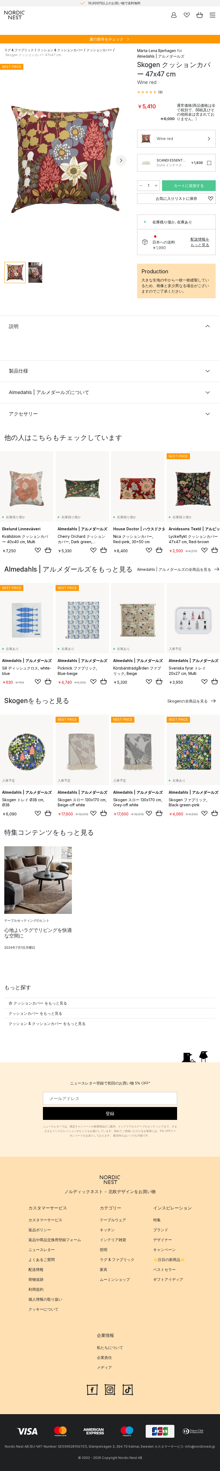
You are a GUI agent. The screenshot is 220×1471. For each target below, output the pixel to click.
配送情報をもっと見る (199, 242)
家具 (103, 1269)
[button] (150, 92)
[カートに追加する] (48, 550)
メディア (104, 1367)
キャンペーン (164, 1249)
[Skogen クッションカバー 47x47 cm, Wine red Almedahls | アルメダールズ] (65, 159)
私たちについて (110, 1347)
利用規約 (35, 1289)
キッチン (107, 1229)
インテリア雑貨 (113, 1239)
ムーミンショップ (115, 1279)
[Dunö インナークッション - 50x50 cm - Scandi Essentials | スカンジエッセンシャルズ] (146, 162)
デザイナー (162, 1239)
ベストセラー (164, 1269)
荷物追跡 (35, 1279)
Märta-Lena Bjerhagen (156, 50)
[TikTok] (128, 1389)
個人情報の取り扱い (45, 1299)
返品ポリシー (39, 1229)
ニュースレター (41, 1249)
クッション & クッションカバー (60, 50)
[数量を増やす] (156, 185)
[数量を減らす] (141, 185)
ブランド (160, 1229)
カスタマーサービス (45, 1220)
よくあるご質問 (41, 1259)
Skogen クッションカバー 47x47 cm (33, 55)
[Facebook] (92, 1389)
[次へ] (121, 160)
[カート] (199, 15)
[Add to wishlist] (38, 550)
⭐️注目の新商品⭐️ (169, 1259)
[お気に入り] (186, 15)
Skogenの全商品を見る (187, 701)
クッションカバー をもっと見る (35, 1013)
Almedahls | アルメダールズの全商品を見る (174, 569)
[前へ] (9, 160)
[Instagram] (110, 1389)
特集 (157, 1220)
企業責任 (104, 1357)
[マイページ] (173, 15)
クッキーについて (43, 1309)
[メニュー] (212, 15)
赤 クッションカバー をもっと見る (38, 1003)
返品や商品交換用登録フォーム (54, 1239)
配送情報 (35, 1269)
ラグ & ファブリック (19, 50)
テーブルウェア (113, 1220)
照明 (103, 1249)
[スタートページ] (14, 15)
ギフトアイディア (168, 1279)
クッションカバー (99, 50)
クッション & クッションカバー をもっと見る (47, 1023)
